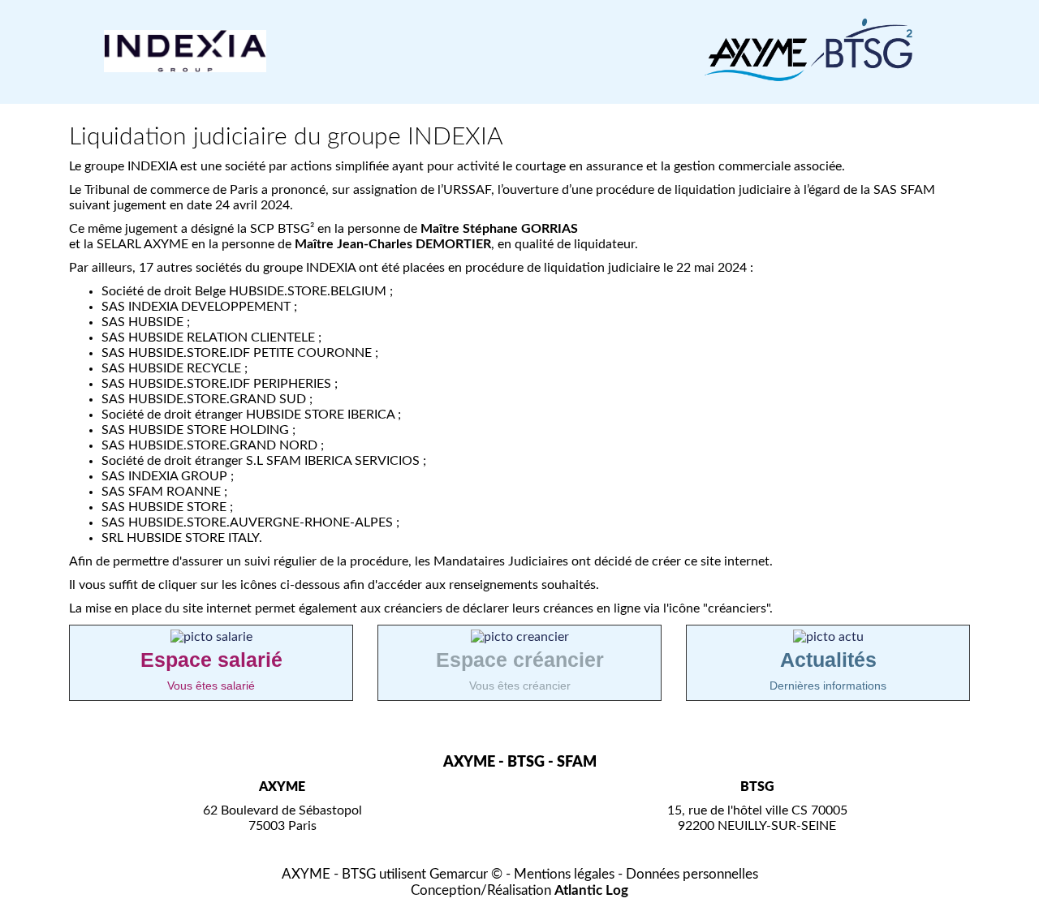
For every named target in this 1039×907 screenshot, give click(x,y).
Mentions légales (564, 874)
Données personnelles (692, 874)
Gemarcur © (465, 874)
